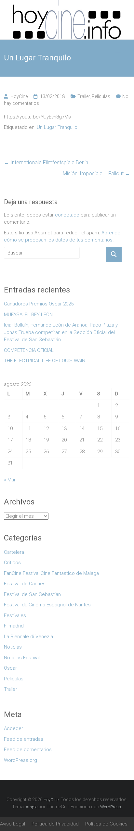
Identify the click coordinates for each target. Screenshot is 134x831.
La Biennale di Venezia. (29, 636)
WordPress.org (20, 760)
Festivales (15, 615)
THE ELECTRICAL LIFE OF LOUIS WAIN (44, 361)
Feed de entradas (23, 739)
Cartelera (14, 552)
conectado (67, 215)
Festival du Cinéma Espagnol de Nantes (47, 605)
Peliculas (101, 96)
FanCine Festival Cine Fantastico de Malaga (51, 573)
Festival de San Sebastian (32, 594)
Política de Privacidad (55, 824)
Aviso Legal (12, 824)
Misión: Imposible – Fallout (96, 173)
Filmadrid (14, 626)
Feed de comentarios (28, 749)
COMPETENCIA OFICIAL (29, 350)
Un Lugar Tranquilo (57, 127)
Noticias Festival (22, 658)
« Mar (10, 480)
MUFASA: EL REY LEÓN (29, 314)
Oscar (10, 668)
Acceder (13, 728)
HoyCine (19, 96)
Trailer (83, 96)
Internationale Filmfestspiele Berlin (46, 162)
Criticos (12, 562)
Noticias (13, 647)
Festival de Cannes (25, 584)
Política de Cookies (106, 824)
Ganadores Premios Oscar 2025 (39, 304)
